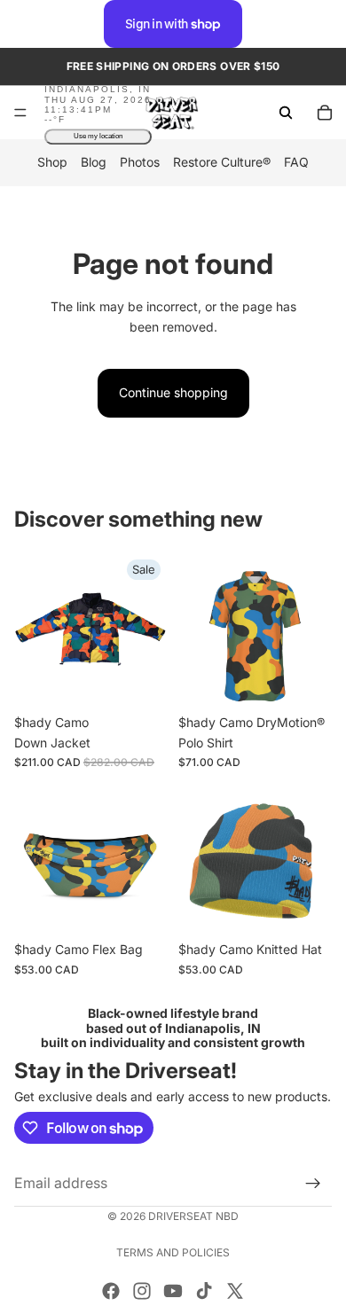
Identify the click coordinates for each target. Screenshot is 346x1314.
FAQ (296, 162)
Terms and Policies (173, 1252)
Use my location (98, 137)
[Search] (285, 112)
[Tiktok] (204, 1291)
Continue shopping (173, 392)
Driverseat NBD (193, 1216)
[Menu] (20, 113)
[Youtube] (173, 1291)
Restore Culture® (222, 162)
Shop (52, 162)
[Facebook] (111, 1291)
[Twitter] (235, 1291)
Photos (140, 162)
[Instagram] (142, 1291)
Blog (93, 162)
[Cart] (324, 112)
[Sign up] (313, 1183)
